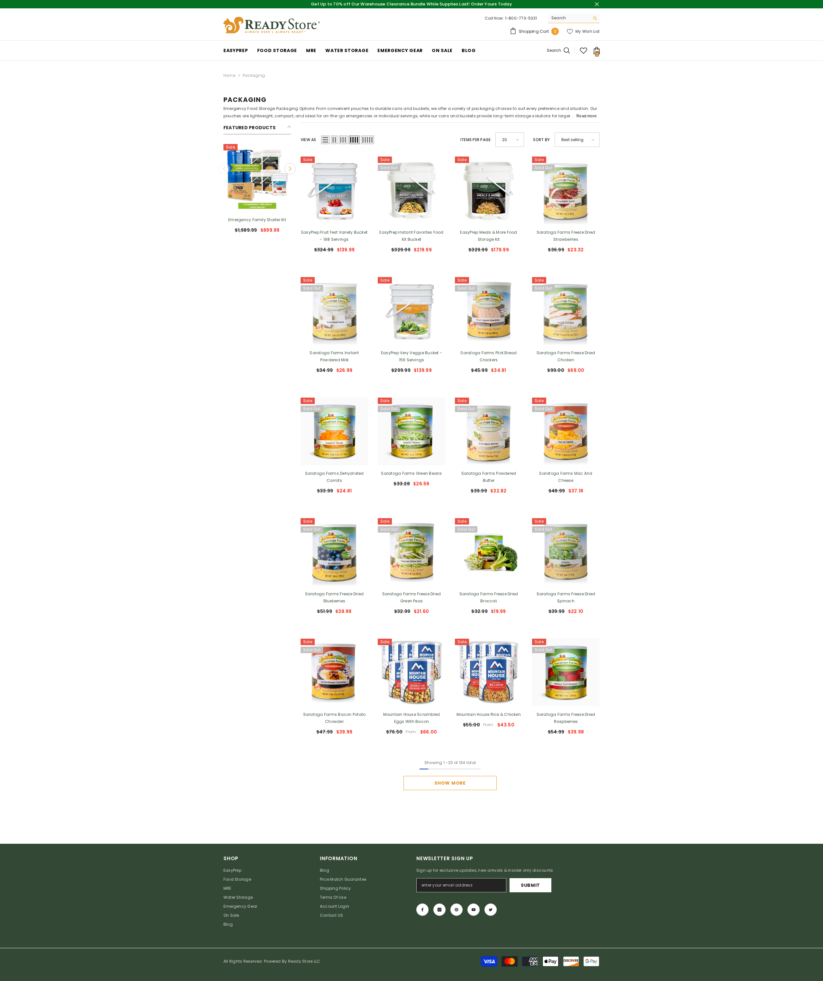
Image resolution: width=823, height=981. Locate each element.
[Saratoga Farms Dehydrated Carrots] (334, 431)
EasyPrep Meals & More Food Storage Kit (488, 236)
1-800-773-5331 (521, 18)
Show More (450, 783)
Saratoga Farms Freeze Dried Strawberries (566, 236)
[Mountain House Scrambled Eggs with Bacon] (411, 672)
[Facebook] (422, 910)
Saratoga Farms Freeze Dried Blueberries (334, 597)
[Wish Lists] (583, 50)
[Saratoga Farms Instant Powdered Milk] (334, 311)
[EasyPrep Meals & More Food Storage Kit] (488, 190)
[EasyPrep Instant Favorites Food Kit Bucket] (411, 190)
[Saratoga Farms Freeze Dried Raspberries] (566, 672)
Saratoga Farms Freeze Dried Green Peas (411, 597)
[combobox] (569, 18)
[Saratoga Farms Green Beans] (411, 431)
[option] (257, 191)
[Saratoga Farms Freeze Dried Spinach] (566, 552)
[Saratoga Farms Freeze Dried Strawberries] (566, 190)
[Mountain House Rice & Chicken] (488, 672)
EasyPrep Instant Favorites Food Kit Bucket (411, 236)
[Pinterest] (456, 910)
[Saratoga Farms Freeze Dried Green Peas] (411, 552)
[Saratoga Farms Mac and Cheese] (566, 431)
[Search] (574, 18)
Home (229, 75)
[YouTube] (473, 910)
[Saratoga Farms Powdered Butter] (488, 431)
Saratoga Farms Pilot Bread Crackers (488, 356)
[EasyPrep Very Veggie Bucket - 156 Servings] (411, 311)
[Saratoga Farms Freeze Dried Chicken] (566, 311)
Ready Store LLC (304, 961)
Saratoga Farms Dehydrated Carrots (334, 477)
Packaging (254, 75)
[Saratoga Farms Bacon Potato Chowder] (334, 672)
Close (597, 4)
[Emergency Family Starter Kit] (257, 178)
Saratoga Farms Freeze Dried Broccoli (488, 597)
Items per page (475, 139)
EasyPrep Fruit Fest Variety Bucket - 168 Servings (334, 236)
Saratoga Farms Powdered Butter (488, 477)
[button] (290, 168)
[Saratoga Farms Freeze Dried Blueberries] (334, 552)
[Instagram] (439, 910)
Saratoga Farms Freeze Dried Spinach (566, 597)
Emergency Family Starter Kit (257, 219)
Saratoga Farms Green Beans (411, 473)
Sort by (541, 139)
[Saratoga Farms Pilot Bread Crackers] (488, 311)
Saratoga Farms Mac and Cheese (565, 477)
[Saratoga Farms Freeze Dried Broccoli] (488, 552)
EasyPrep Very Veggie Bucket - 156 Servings (411, 356)
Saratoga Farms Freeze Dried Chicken (566, 356)
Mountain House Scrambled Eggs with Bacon (411, 718)
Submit (530, 885)
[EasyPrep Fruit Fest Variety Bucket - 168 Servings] (334, 190)
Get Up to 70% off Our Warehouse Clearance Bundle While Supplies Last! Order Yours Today (411, 4)
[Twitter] (490, 910)
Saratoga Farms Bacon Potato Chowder (334, 718)
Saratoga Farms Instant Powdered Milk (334, 356)
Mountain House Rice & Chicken (489, 714)
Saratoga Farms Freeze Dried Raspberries (566, 718)
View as (308, 139)
